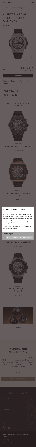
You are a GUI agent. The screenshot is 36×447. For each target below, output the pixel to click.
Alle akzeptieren (26, 237)
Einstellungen (8, 234)
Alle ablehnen (12, 237)
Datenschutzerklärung (10, 228)
